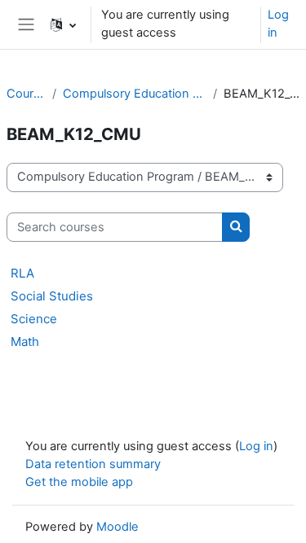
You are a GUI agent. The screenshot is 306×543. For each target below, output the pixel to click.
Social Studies (52, 296)
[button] (63, 24)
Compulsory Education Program (134, 93)
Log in (278, 23)
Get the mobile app (79, 482)
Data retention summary (93, 464)
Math (25, 341)
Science (34, 318)
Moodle (117, 526)
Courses (26, 93)
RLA (22, 273)
